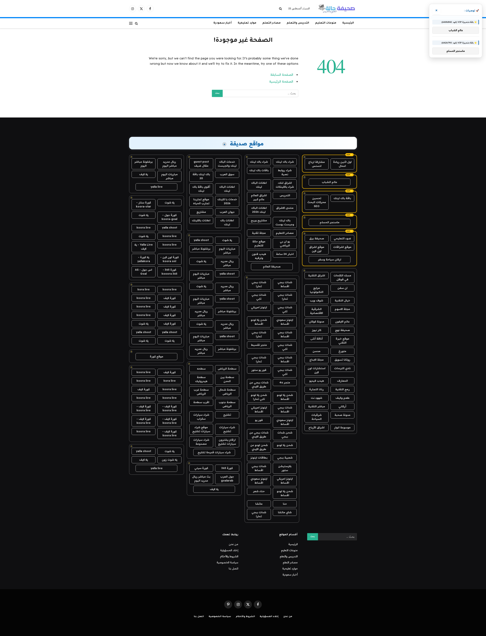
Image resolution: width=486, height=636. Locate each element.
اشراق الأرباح (316, 427)
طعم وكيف (342, 398)
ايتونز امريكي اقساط (259, 409)
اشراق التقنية (316, 275)
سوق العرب (227, 174)
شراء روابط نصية (285, 172)
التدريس (285, 195)
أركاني (342, 406)
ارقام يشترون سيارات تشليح (227, 441)
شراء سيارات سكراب (201, 416)
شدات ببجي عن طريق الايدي (258, 384)
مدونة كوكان (316, 321)
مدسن (316, 351)
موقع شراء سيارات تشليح (201, 429)
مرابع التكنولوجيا (316, 290)
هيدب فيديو (316, 380)
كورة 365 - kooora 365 (169, 271)
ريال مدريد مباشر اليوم (169, 163)
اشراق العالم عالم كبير (259, 197)
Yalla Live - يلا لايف (143, 246)
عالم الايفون (342, 321)
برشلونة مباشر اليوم (143, 163)
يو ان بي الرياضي (285, 243)
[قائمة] (131, 23)
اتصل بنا (233, 568)
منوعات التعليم (325, 23)
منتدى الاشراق (284, 208)
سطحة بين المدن (227, 379)
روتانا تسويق (342, 359)
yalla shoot (201, 240)
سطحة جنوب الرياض (227, 404)
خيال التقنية (342, 300)
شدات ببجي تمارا (259, 284)
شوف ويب (316, 300)
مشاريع (201, 212)
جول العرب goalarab (227, 478)
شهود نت (316, 398)
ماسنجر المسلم (329, 222)
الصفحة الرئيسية (281, 81)
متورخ (342, 351)
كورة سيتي (201, 468)
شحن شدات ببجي (284, 434)
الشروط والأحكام (229, 556)
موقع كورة (156, 356)
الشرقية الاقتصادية (316, 311)
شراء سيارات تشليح (227, 429)
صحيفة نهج (342, 330)
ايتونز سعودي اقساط (284, 321)
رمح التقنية (342, 389)
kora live (143, 289)
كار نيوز (316, 330)
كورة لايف (169, 298)
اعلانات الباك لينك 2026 (259, 210)
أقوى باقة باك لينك (201, 188)
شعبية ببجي (285, 457)
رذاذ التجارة (316, 389)
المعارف (342, 380)
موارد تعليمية (247, 23)
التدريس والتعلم (298, 23)
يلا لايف (214, 489)
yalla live (157, 186)
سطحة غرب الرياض (201, 391)
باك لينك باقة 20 (201, 176)
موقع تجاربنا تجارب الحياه (201, 201)
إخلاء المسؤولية (229, 550)
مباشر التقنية (316, 406)
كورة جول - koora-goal (169, 217)
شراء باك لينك (285, 161)
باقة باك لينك (342, 198)
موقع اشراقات (342, 247)
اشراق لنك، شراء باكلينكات (285, 184)
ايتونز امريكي (259, 307)
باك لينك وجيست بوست (284, 222)
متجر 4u (284, 382)
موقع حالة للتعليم (258, 243)
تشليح (227, 414)
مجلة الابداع (316, 359)
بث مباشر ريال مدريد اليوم (201, 478)
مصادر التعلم (271, 23)
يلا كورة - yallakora (143, 259)
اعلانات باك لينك (227, 222)
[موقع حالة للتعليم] (336, 8)
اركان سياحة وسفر (329, 259)
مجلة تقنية (259, 233)
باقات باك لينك (259, 170)
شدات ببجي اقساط (285, 284)
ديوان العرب (227, 212)
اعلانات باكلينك (201, 220)
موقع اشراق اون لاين (316, 249)
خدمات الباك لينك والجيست (227, 163)
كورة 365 (227, 468)
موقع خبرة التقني (342, 340)
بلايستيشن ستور (284, 468)
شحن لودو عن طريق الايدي (259, 447)
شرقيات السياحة (316, 417)
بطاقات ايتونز (258, 457)
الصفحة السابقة (281, 74)
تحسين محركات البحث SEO (316, 202)
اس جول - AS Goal (143, 271)
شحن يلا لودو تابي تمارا (259, 397)
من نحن (233, 544)
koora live (143, 227)
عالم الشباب (329, 182)
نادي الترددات (342, 368)
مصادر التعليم (285, 233)
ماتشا (259, 503)
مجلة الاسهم (342, 309)
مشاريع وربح (259, 220)
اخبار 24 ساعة (285, 254)
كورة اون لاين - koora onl (169, 259)
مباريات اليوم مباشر (227, 250)
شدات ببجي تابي (259, 296)
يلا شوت (227, 240)
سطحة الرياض (227, 368)
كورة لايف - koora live (169, 408)
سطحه (201, 368)
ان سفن (342, 288)
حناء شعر (259, 491)
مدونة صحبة (342, 415)
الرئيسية (348, 23)
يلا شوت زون (169, 459)
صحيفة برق (316, 238)
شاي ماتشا (285, 512)
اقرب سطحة (201, 402)
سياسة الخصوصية (227, 562)
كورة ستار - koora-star (143, 204)
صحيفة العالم (272, 266)
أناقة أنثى (316, 338)
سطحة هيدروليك (201, 379)
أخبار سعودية (222, 23)
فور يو (259, 420)
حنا (285, 503)
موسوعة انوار (342, 427)
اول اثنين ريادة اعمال (342, 164)
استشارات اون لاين (316, 370)
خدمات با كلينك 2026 (227, 201)
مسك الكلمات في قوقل (342, 277)
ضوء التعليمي (342, 238)
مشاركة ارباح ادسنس (316, 164)
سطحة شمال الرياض (227, 391)
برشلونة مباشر (201, 248)
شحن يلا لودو (285, 445)
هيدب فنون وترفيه (259, 256)
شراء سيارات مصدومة (201, 441)
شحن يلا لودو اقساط (259, 321)
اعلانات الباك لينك (259, 184)
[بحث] (281, 8)
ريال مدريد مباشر (227, 263)
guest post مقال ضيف (201, 163)
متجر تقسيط (259, 345)
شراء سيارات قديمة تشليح (214, 452)
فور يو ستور (258, 370)
